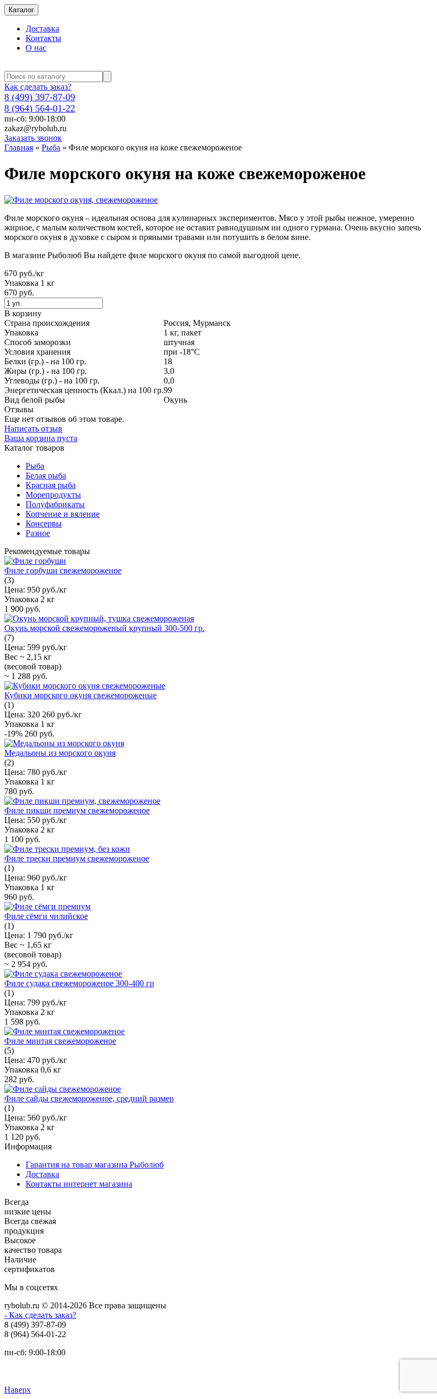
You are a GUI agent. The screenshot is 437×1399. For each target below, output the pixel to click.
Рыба (51, 147)
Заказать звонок (33, 137)
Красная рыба (51, 485)
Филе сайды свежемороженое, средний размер (89, 1098)
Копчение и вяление (63, 513)
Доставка (42, 28)
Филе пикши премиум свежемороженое (77, 810)
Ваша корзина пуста (40, 438)
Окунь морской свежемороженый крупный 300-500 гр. (104, 628)
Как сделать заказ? (37, 86)
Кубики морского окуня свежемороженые (80, 695)
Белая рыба (46, 475)
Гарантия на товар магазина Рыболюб (95, 1164)
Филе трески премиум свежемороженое (76, 858)
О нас (36, 47)
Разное (38, 533)
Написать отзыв (33, 428)
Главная (18, 147)
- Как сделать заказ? (40, 1315)
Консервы (44, 523)
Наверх (17, 1389)
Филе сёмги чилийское (46, 916)
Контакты (43, 38)
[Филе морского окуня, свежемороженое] (81, 199)
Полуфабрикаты (55, 504)
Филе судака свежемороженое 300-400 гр (79, 983)
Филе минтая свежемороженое (60, 1040)
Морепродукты (53, 494)
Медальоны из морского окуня (60, 752)
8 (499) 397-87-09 (39, 97)
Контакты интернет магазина (79, 1183)
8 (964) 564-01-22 (39, 108)
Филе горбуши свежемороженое (63, 570)
